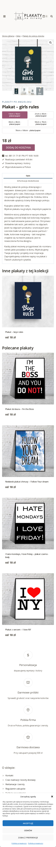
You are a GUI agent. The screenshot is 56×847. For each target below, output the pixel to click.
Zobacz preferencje (28, 837)
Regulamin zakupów (15, 788)
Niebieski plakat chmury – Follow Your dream (27, 481)
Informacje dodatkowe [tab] (28, 181)
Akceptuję (28, 823)
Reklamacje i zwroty (15, 784)
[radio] (14, 115)
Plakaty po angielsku (17, 101)
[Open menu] (4, 16)
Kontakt (9, 775)
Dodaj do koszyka (18, 147)
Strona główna (8, 36)
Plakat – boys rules (14, 332)
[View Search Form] (51, 16)
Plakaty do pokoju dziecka (33, 36)
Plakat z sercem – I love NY (18, 629)
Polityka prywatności (19, 843)
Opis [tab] (28, 175)
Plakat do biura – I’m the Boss (19, 409)
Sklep (18, 36)
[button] (52, 796)
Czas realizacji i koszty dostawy (20, 779)
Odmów (28, 830)
